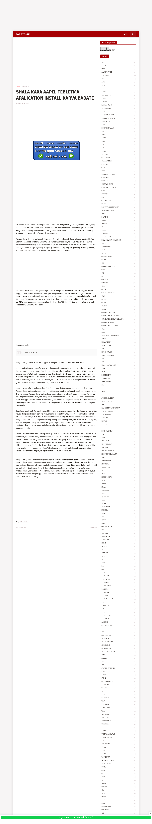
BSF (118, 148)
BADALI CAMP (118, 105)
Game (118, 329)
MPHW (118, 484)
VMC (118, 740)
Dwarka (118, 227)
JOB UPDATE (23, 34)
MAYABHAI (118, 467)
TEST (118, 701)
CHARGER (118, 177)
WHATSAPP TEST (118, 760)
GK (118, 273)
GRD (118, 296)
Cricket (118, 204)
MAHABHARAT (118, 444)
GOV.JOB (118, 283)
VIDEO (118, 731)
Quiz (118, 569)
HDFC (118, 339)
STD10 (118, 675)
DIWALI (118, 214)
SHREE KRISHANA (118, 652)
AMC (118, 82)
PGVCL (118, 546)
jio (118, 780)
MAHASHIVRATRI (118, 451)
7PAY (118, 69)
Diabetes (118, 223)
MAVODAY (118, 464)
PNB (118, 556)
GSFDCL (118, 302)
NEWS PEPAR (118, 507)
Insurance (118, 395)
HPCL (118, 358)
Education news (118, 246)
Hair (118, 362)
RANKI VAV (118, 592)
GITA (118, 270)
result (118, 800)
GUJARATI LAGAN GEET (118, 316)
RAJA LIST (118, 576)
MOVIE (118, 480)
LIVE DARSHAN (118, 431)
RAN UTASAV (118, 586)
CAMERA (118, 164)
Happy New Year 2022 (118, 365)
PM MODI (118, 553)
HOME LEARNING (118, 355)
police (118, 793)
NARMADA (118, 490)
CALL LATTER (118, 161)
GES (118, 263)
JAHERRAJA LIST (118, 398)
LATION (118, 424)
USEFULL (118, 724)
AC (118, 79)
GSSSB (118, 309)
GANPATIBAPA (118, 256)
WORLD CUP (118, 763)
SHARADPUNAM (118, 642)
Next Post (93, 527)
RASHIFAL (118, 596)
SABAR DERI (118, 615)
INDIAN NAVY (118, 378)
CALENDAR (118, 158)
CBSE (118, 167)
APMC (118, 85)
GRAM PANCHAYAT (118, 293)
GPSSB (118, 289)
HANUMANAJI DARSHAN (118, 335)
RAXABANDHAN (118, 599)
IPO (118, 388)
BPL (118, 144)
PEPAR (118, 543)
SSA (118, 661)
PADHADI (118, 533)
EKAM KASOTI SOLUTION (118, 240)
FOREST (118, 253)
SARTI (118, 628)
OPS (118, 530)
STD (118, 671)
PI (118, 549)
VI (118, 727)
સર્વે (118, 813)
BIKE (118, 125)
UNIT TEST (118, 717)
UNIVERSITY (118, 721)
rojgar (118, 803)
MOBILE (118, 474)
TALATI (118, 688)
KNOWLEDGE (118, 414)
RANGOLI (118, 589)
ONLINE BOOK (118, 526)
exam (118, 777)
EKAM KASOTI (118, 237)
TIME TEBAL (118, 707)
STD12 (118, 678)
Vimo (118, 750)
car (118, 773)
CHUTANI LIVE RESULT (118, 187)
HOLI (118, 349)
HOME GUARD (118, 352)
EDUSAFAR (118, 233)
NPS (118, 517)
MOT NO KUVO (118, 477)
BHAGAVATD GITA (118, 118)
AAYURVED (118, 75)
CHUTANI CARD (118, 184)
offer (118, 790)
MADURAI (118, 441)
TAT (118, 691)
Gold (118, 332)
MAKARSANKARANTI (118, 454)
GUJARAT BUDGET (118, 312)
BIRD (118, 131)
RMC (118, 609)
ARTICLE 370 (118, 95)
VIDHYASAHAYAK (118, 734)
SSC (118, 665)
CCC (118, 171)
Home (18, 87)
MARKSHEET (118, 460)
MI (118, 470)
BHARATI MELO (118, 121)
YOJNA (118, 767)
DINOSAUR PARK (118, 210)
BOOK (118, 138)
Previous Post (21, 527)
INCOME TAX (118, 375)
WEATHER (118, 754)
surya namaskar (118, 806)
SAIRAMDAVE (118, 619)
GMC (118, 276)
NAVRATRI (118, 497)
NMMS (118, 513)
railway (118, 796)
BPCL (118, 141)
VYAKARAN (118, 744)
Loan (118, 437)
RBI (118, 602)
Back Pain (118, 154)
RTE (118, 612)
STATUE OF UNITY (118, 668)
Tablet (118, 711)
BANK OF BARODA (118, 115)
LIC (118, 428)
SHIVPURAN (118, 645)
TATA (118, 694)
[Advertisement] (67, 15)
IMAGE (118, 372)
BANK (118, 111)
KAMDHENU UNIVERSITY (118, 408)
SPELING (118, 658)
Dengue (118, 220)
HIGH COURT (118, 345)
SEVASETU (118, 638)
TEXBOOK (118, 704)
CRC (118, 197)
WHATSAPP (118, 757)
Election (118, 250)
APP (118, 88)
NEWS (118, 503)
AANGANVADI (118, 72)
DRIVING (118, 217)
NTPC (118, 520)
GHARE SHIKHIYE (118, 266)
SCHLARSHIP (118, 635)
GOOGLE (118, 279)
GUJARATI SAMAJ (118, 322)
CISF (118, 191)
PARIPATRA (25, 87)
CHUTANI (118, 181)
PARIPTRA (118, 540)
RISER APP (118, 605)
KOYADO (118, 418)
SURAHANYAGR (118, 681)
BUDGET (118, 151)
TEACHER (118, 698)
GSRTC (118, 306)
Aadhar (118, 98)
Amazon (118, 102)
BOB (118, 135)
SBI (118, 632)
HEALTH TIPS (118, 342)
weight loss (118, 810)
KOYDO (118, 421)
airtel (118, 770)
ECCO (118, 230)
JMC (118, 404)
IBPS (118, 368)
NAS (118, 493)
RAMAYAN (118, 582)
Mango (118, 487)
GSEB (118, 299)
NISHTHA (118, 510)
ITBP (118, 391)
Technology (118, 714)
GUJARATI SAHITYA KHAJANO (118, 319)
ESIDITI (118, 243)
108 (118, 62)
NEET (118, 500)
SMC (118, 655)
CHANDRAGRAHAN (118, 174)
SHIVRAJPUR (118, 648)
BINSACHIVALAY (118, 128)
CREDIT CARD (118, 200)
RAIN (118, 573)
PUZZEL (118, 559)
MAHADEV (118, 447)
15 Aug (118, 65)
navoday (118, 786)
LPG (118, 434)
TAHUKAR (118, 684)
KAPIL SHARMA (118, 411)
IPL (118, 385)
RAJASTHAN (118, 579)
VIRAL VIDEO (118, 737)
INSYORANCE (118, 381)
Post (118, 566)
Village (118, 747)
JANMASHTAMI (118, 401)
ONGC (118, 523)
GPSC (118, 286)
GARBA (118, 260)
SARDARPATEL (118, 625)
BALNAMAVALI (118, 108)
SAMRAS (118, 622)
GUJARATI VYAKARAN (118, 325)
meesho (118, 783)
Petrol (118, 563)
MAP (118, 457)
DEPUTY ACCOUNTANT (118, 207)
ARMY (118, 92)
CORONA (118, 194)
